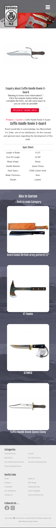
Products (10, 120)
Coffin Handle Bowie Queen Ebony (28, 432)
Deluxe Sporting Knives (12, 466)
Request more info (25, 110)
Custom (19, 120)
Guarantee (8, 487)
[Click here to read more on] (28, 252)
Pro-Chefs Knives (34, 458)
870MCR (28, 373)
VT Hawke (28, 314)
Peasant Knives (10, 453)
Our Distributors (10, 491)
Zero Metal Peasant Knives (14, 462)
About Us (31, 478)
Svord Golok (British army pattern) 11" (28, 254)
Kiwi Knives (8, 458)
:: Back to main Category (28, 201)
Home (6, 478)
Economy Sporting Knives (37, 462)
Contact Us (8, 495)
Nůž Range (32, 483)
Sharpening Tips (34, 487)
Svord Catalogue (34, 491)
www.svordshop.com (35, 495)
